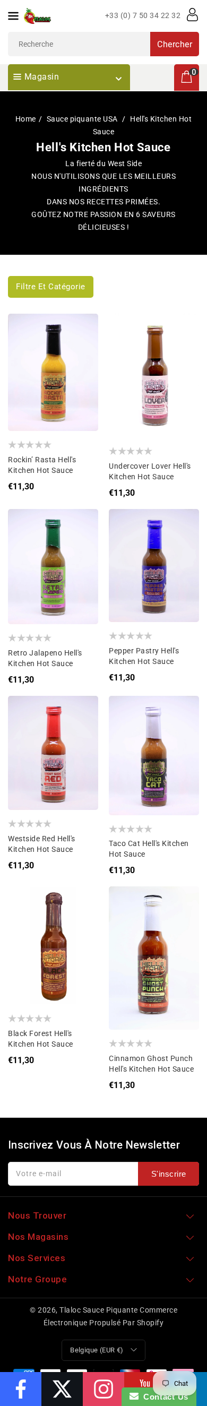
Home (25, 119)
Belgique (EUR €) (96, 1350)
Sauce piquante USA (83, 119)
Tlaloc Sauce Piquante (98, 1310)
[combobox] (103, 44)
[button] (50, 287)
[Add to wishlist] (24, 329)
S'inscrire (168, 1173)
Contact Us (163, 1396)
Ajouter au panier (24, 372)
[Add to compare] (24, 350)
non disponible (125, 372)
